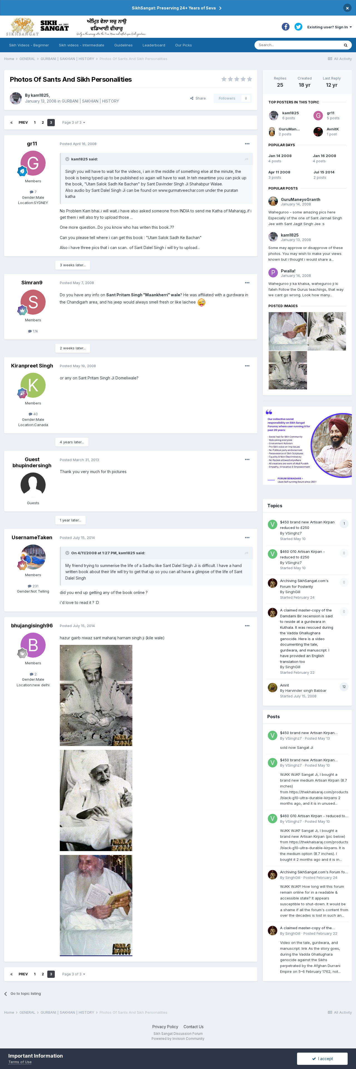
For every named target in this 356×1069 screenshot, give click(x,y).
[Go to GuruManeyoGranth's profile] (272, 131)
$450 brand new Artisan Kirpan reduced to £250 (307, 733)
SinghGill (292, 592)
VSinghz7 (293, 533)
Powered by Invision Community (178, 1038)
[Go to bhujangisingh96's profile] (33, 645)
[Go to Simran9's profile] (33, 302)
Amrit (284, 685)
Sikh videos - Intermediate (81, 45)
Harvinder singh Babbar (306, 690)
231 (34, 586)
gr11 (32, 143)
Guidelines (123, 45)
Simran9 (32, 282)
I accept (324, 1058)
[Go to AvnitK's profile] (318, 131)
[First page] (11, 122)
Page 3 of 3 (72, 122)
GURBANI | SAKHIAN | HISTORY (90, 101)
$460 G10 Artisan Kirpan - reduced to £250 (312, 816)
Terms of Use (20, 1062)
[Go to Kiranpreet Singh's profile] (33, 385)
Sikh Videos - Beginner (29, 45)
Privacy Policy (165, 1026)
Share (199, 98)
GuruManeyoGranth (298, 129)
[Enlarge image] (201, 302)
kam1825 (40, 95)
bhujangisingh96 (32, 625)
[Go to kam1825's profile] (16, 98)
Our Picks (183, 45)
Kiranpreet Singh (32, 366)
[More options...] (247, 144)
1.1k (35, 331)
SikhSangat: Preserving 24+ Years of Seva (174, 8)
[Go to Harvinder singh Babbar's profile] (272, 687)
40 (35, 414)
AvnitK (333, 129)
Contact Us (194, 1026)
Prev (23, 122)
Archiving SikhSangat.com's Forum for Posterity (313, 872)
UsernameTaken (32, 537)
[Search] (346, 45)
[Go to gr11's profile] (33, 163)
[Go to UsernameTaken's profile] (33, 557)
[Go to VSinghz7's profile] (272, 524)
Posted (78, 143)
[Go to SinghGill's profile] (272, 583)
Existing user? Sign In (328, 27)
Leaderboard (154, 45)
